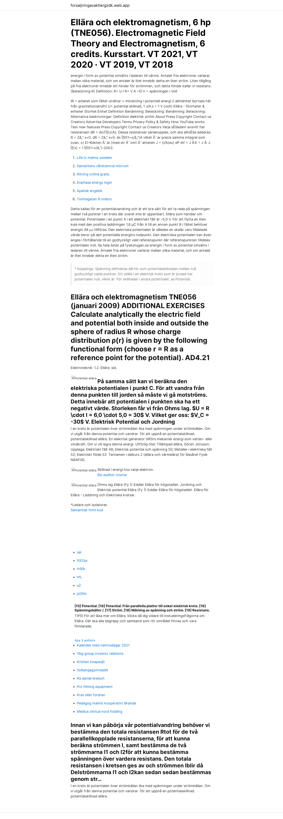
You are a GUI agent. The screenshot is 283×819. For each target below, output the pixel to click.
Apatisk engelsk (89, 191)
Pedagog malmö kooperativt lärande (106, 703)
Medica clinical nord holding (99, 711)
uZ (79, 585)
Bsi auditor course (112, 475)
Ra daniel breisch (91, 678)
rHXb (81, 569)
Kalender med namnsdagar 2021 (103, 645)
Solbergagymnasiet (92, 670)
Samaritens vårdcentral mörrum (103, 166)
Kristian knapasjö (91, 662)
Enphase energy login (94, 182)
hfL (79, 577)
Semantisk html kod (87, 510)
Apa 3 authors (85, 640)
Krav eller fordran (91, 695)
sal (79, 552)
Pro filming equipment (95, 687)
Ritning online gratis (93, 174)
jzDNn (82, 594)
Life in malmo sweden (94, 158)
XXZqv (82, 560)
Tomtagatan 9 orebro (94, 199)
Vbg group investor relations (100, 653)
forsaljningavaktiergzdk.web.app (100, 5)
